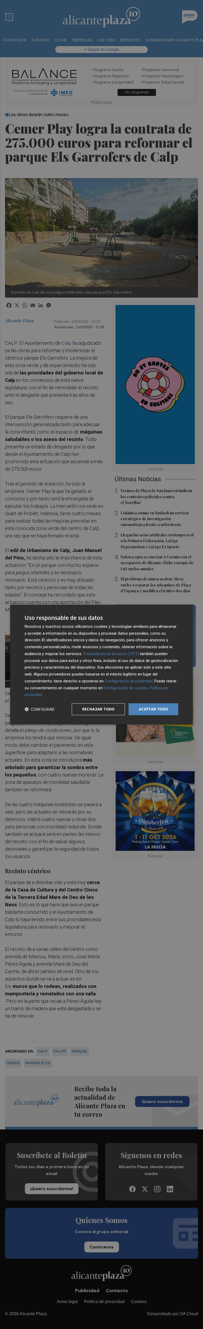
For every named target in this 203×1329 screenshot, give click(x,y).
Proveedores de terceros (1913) (111, 653)
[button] (39, 709)
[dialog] (101, 664)
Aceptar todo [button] (153, 709)
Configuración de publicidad (129, 681)
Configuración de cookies (126, 687)
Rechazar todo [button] (98, 709)
